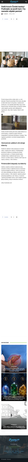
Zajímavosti (14, 366)
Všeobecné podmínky (19, 451)
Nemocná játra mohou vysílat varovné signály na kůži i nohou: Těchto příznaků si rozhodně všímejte (14, 370)
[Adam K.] (2, 14)
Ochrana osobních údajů (9, 451)
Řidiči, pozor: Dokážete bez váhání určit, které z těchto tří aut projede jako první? (14, 427)
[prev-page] (2, 432)
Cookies (19, 452)
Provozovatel (9, 452)
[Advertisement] (14, 36)
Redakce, (15, 452)
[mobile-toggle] (2, 2)
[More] (16, 19)
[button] (26, 2)
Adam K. (6, 13)
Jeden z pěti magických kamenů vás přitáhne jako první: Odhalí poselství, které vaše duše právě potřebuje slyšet (14, 398)
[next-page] (4, 432)
